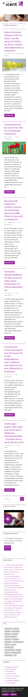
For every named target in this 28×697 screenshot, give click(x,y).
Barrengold (19, 649)
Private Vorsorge (11, 674)
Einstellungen (5, 691)
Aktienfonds (8, 631)
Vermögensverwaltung (12, 680)
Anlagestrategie (8, 641)
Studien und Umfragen (12, 676)
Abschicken (7, 548)
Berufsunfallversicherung (15, 652)
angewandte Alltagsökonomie (11, 636)
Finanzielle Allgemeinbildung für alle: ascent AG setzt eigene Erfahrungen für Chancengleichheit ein (13, 280)
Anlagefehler (8, 639)
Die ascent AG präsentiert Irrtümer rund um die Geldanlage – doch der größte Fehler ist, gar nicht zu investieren (13, 210)
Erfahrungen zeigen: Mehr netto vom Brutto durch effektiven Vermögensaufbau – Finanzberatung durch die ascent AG (14, 432)
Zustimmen (5, 694)
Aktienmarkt (8, 633)
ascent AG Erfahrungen (10, 649)
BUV (15, 655)
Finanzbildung (10, 671)
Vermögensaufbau (11, 678)
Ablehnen (13, 694)
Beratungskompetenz (12, 667)
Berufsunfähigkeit (9, 655)
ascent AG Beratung (9, 647)
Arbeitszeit (7, 644)
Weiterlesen (9, 115)
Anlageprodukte (15, 639)
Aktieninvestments (15, 631)
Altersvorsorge (14, 633)
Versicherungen (10, 683)
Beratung (7, 652)
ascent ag (13, 644)
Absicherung (16, 628)
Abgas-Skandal (8, 628)
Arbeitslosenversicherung (18, 641)
